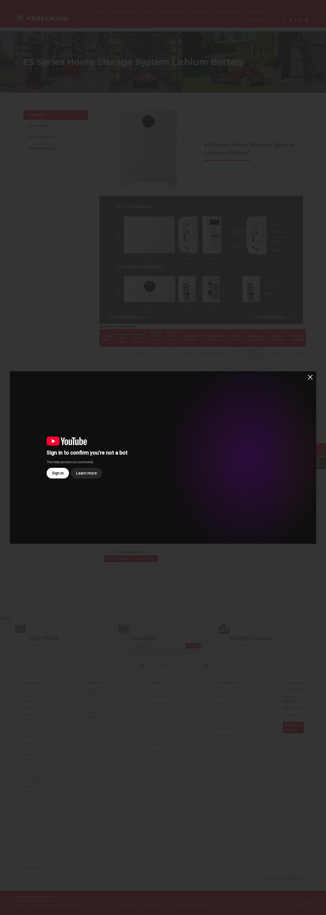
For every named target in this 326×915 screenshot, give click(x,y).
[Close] (310, 377)
